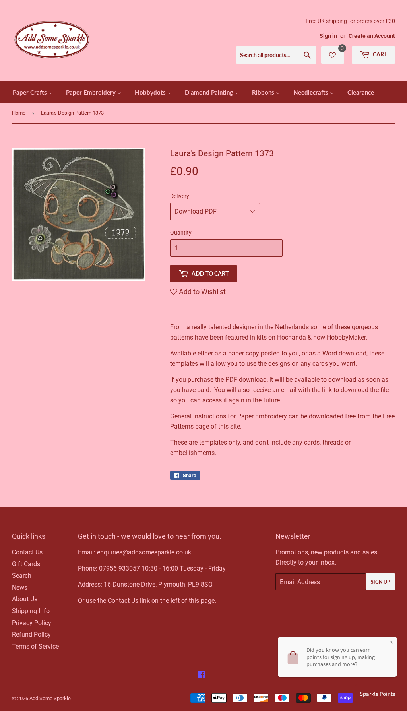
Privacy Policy (31, 623)
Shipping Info (31, 611)
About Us (24, 599)
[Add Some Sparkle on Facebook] (202, 675)
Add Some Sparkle (50, 698)
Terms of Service (35, 646)
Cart (379, 54)
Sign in (328, 36)
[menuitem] (32, 92)
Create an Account (372, 36)
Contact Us (27, 552)
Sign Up (380, 582)
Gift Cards (26, 564)
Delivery (179, 196)
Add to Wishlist (201, 292)
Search (21, 575)
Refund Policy (31, 634)
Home (18, 113)
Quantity (181, 232)
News (19, 587)
